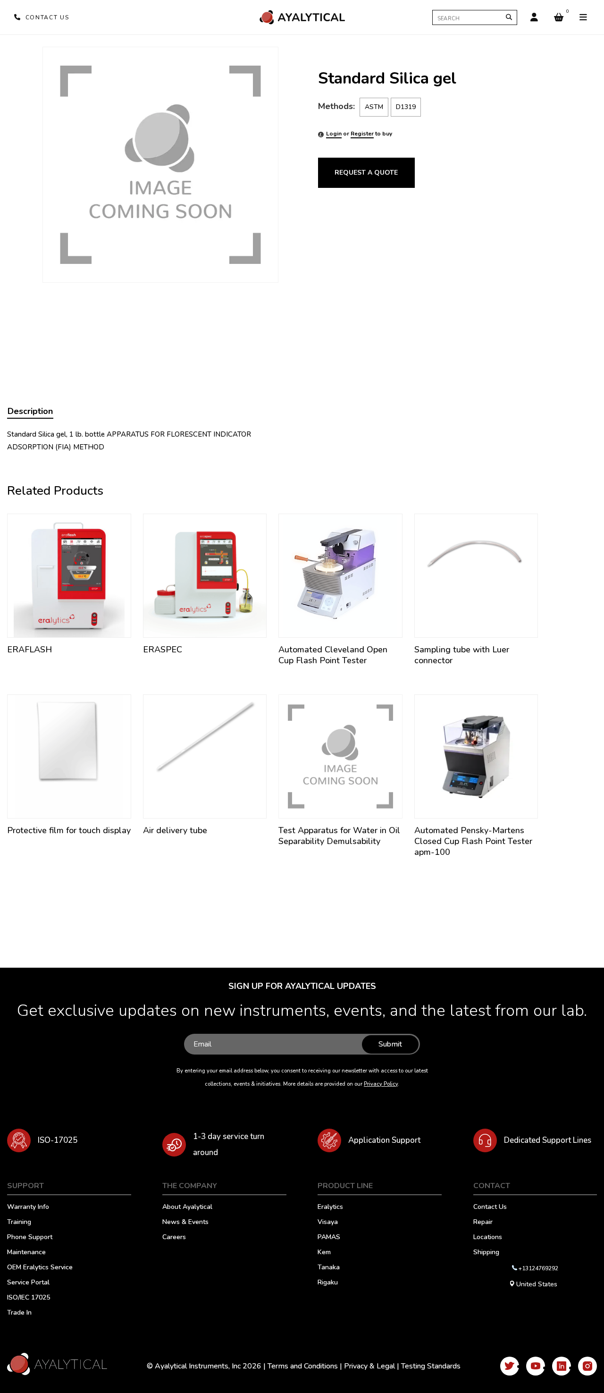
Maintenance (26, 1253)
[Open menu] (583, 17)
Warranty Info (28, 1207)
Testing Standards (431, 1366)
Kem (324, 1253)
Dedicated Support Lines (547, 1140)
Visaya (328, 1222)
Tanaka (329, 1268)
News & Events (185, 1222)
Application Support (384, 1140)
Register (362, 133)
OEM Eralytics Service (40, 1268)
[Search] (509, 17)
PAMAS (329, 1237)
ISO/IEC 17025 (28, 1298)
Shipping (486, 1253)
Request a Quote (366, 172)
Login (334, 133)
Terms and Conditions (303, 1366)
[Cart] (558, 17)
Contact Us (490, 1207)
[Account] (534, 17)
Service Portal (28, 1283)
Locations (487, 1237)
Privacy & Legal (369, 1366)
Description (30, 411)
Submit (390, 1044)
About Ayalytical (187, 1207)
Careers (174, 1237)
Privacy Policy (381, 1084)
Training (19, 1222)
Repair (483, 1222)
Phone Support (29, 1237)
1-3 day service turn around (228, 1144)
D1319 (406, 106)
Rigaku (328, 1283)
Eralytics (330, 1207)
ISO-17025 (57, 1140)
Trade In (19, 1313)
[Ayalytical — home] (302, 17)
